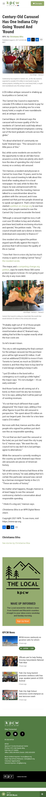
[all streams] (43, 794)
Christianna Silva (16, 36)
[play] (3, 794)
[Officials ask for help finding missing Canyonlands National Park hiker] (10, 661)
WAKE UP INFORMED (23, 603)
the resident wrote (11, 261)
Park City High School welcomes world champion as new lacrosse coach (31, 694)
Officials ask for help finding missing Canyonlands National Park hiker (31, 660)
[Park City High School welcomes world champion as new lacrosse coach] (10, 695)
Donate (38, 3)
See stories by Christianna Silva (16, 543)
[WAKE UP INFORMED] (23, 577)
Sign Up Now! (23, 621)
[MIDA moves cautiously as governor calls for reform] (10, 641)
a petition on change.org (21, 206)
